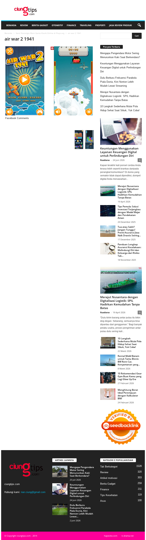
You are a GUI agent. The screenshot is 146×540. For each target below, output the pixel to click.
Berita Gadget (40, 25)
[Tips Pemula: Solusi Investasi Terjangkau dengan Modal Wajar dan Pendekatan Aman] (107, 210)
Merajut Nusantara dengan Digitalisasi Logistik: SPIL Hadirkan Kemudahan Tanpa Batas (119, 96)
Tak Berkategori (108, 466)
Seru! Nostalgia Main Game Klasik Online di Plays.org (40, 33)
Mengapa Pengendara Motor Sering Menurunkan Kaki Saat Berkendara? (120, 55)
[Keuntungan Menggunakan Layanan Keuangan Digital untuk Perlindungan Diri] (121, 131)
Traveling (85, 25)
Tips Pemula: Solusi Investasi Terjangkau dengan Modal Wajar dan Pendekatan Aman (129, 212)
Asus (103, 500)
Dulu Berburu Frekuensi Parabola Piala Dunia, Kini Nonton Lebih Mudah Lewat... (81, 510)
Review (24, 25)
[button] (139, 25)
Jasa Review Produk (120, 25)
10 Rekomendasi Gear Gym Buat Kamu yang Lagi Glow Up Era (130, 376)
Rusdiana (105, 160)
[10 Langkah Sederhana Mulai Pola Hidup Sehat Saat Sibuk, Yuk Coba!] (107, 342)
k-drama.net (128, 535)
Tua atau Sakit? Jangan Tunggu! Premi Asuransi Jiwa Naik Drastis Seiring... (129, 231)
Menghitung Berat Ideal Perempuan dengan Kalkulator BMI (128, 394)
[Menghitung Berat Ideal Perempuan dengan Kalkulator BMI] (107, 394)
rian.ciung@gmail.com (33, 492)
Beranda (11, 25)
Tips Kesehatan (108, 495)
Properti (100, 25)
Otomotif (57, 25)
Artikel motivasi (108, 478)
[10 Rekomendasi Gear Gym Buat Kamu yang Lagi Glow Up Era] (107, 377)
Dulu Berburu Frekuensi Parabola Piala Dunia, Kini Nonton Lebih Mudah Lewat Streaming (118, 81)
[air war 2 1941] (49, 81)
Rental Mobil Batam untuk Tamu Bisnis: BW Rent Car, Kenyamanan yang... (129, 360)
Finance (71, 25)
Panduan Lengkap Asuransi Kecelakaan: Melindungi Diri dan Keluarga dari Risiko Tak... (129, 250)
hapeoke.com (110, 535)
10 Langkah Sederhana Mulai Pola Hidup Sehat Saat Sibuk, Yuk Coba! (120, 108)
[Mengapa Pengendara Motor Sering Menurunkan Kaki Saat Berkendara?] (59, 471)
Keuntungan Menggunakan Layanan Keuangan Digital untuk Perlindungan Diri (120, 67)
